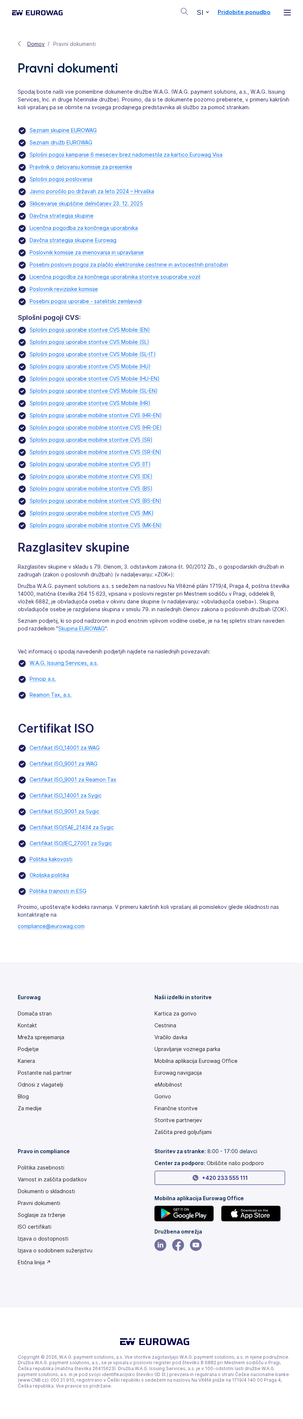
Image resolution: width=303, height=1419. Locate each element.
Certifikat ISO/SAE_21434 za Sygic (72, 827)
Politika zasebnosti (41, 1168)
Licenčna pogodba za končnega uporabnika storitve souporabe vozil (115, 277)
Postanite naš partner (45, 1073)
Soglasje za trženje (41, 1215)
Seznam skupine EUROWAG (63, 130)
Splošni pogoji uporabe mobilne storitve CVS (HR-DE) (96, 427)
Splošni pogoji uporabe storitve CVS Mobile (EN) (90, 330)
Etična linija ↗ (34, 1262)
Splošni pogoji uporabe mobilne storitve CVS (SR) (91, 439)
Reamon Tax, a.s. (51, 695)
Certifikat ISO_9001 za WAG (64, 763)
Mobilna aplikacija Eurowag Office (196, 1061)
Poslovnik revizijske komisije (64, 289)
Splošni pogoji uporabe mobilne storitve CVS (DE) (91, 476)
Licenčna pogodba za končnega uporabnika (84, 228)
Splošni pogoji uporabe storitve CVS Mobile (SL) (89, 342)
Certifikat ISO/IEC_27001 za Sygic (71, 843)
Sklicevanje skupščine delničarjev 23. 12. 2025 (86, 203)
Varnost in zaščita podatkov (52, 1179)
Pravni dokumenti (39, 1203)
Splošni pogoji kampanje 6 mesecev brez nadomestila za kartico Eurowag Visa (126, 154)
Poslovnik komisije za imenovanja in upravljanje (87, 252)
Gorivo (162, 1097)
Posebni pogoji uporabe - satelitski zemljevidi (86, 301)
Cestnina (165, 1025)
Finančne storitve (176, 1108)
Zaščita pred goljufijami (183, 1132)
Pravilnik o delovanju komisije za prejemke (81, 167)
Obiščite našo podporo (235, 1163)
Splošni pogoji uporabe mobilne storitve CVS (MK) (92, 513)
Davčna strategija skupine (61, 215)
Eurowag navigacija (178, 1073)
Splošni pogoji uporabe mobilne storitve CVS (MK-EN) (96, 525)
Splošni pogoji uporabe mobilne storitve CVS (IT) (90, 464)
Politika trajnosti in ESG (58, 891)
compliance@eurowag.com (51, 926)
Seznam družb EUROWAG (61, 142)
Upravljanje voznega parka (187, 1049)
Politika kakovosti (51, 859)
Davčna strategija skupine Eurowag (73, 240)
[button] (203, 12)
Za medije (30, 1108)
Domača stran (35, 1014)
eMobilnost (168, 1085)
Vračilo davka (170, 1037)
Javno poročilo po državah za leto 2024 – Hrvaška (92, 191)
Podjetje (28, 1049)
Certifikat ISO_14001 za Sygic (66, 795)
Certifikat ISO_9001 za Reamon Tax (73, 779)
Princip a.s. (43, 679)
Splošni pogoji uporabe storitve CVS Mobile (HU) (90, 366)
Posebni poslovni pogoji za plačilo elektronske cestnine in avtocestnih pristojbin (129, 264)
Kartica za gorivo (175, 1014)
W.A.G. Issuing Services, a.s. (64, 663)
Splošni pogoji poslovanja (61, 179)
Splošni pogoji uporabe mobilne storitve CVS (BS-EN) (95, 501)
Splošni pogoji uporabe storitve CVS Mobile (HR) (90, 403)
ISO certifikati (34, 1227)
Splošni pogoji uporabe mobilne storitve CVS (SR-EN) (95, 452)
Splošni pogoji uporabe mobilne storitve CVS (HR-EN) (96, 415)
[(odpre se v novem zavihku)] (186, 1213)
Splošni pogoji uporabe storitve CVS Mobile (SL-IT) (93, 354)
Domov (36, 44)
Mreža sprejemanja (41, 1037)
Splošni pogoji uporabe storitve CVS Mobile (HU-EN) (95, 378)
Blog (23, 1097)
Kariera (26, 1061)
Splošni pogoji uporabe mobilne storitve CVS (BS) (91, 488)
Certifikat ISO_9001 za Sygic (64, 811)
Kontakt (27, 1025)
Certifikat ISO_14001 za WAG (65, 747)
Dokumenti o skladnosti (46, 1191)
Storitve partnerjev (178, 1120)
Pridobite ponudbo (244, 12)
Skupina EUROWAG (81, 628)
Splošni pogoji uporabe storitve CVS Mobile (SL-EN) (94, 391)
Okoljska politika (49, 875)
